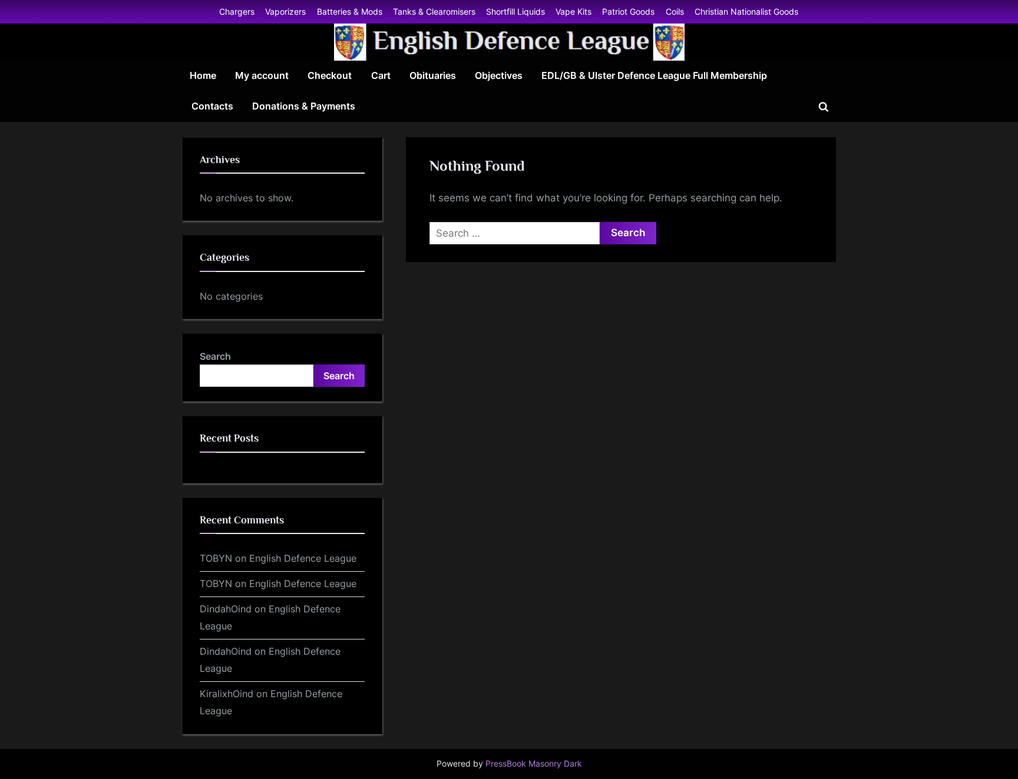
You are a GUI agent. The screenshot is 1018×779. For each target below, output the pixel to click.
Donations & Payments (303, 106)
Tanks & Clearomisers (434, 11)
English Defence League (302, 558)
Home (203, 75)
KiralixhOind (226, 694)
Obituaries (432, 75)
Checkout (330, 75)
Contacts (212, 106)
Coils (675, 11)
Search (215, 356)
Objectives (499, 75)
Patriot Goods (628, 11)
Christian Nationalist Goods (746, 11)
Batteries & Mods (349, 11)
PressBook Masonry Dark (533, 763)
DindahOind (226, 609)
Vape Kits (573, 11)
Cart (381, 75)
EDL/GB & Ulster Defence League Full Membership (654, 75)
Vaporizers (285, 11)
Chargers (236, 11)
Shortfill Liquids (515, 11)
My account (262, 75)
